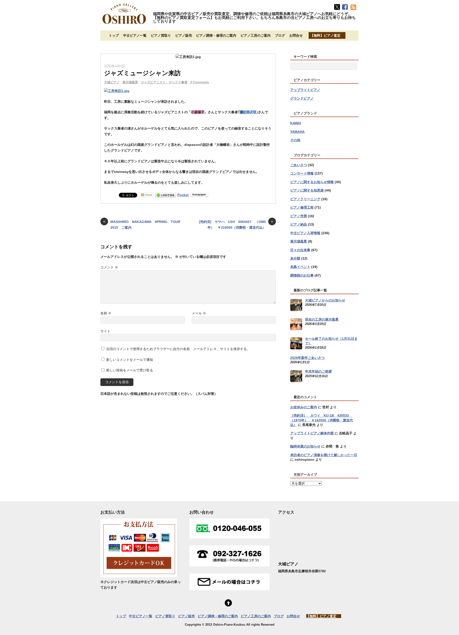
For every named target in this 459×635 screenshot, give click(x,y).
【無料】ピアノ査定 (325, 35)
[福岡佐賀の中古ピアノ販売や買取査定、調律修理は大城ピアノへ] (124, 24)
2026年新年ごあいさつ (307, 358)
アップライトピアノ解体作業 (312, 433)
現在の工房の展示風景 (322, 319)
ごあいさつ (298, 165)
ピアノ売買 (298, 216)
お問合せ (296, 35)
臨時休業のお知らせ (305, 446)
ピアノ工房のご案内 (255, 35)
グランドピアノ (302, 98)
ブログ (280, 35)
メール (199, 313)
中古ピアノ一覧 (135, 35)
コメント (109, 267)
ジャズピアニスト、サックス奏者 (164, 82)
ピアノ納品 (298, 224)
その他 (295, 140)
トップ (114, 35)
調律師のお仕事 (302, 275)
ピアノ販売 (183, 35)
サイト (105, 331)
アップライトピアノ (305, 90)
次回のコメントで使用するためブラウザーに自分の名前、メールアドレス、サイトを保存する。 (178, 349)
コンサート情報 (302, 173)
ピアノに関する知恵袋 (307, 190)
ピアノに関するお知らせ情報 (312, 182)
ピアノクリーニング (305, 199)
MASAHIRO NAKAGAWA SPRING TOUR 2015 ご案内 (143, 224)
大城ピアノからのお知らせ (325, 300)
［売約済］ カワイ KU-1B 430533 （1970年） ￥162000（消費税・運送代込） (321, 420)
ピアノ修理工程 (302, 207)
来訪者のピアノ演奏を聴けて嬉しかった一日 (323, 455)
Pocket (183, 195)
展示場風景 (130, 82)
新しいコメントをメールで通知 (129, 360)
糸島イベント (300, 267)
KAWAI (295, 123)
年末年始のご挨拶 (318, 371)
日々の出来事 (300, 250)
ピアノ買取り (161, 35)
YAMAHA (297, 132)
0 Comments (199, 82)
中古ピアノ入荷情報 (305, 233)
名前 (105, 313)
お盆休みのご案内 (303, 407)
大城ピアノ (112, 82)
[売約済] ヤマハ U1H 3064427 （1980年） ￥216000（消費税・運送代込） (236, 224)
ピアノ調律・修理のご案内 (216, 35)
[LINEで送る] (165, 195)
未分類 (295, 258)
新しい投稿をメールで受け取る (129, 370)
